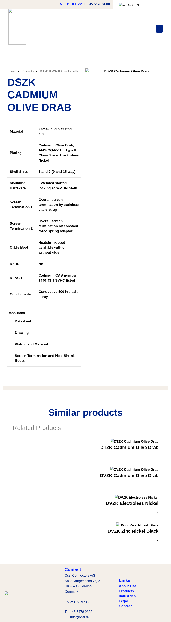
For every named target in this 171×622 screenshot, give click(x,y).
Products (28, 71)
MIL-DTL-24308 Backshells (59, 71)
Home (11, 71)
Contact (125, 606)
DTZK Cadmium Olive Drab (129, 447)
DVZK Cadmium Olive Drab (129, 475)
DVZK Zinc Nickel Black (133, 531)
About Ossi (128, 586)
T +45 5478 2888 (97, 4)
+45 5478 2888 (81, 612)
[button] (159, 29)
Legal (123, 601)
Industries (127, 596)
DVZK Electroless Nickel (132, 503)
